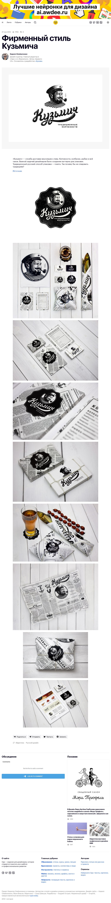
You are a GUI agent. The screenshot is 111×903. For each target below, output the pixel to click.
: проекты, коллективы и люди (58, 866)
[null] (20, 737)
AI (2, 22)
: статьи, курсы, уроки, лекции (58, 862)
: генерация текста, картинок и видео (58, 881)
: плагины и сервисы (55, 870)
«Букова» (38, 61)
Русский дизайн (32, 743)
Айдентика (20, 743)
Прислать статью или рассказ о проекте (92, 863)
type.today (34, 896)
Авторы (28, 22)
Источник (17, 171)
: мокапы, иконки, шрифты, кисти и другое (57, 875)
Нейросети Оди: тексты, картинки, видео (94, 874)
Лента (9, 22)
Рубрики (18, 22)
